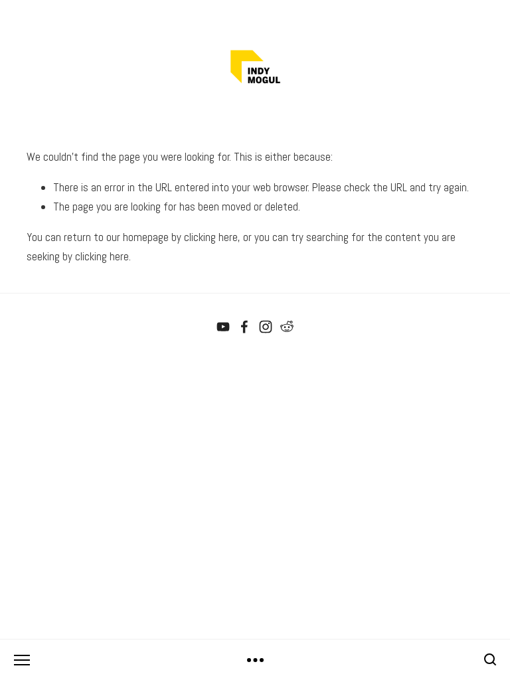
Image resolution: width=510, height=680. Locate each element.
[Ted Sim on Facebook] (244, 326)
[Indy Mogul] (223, 326)
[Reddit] (287, 326)
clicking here (211, 237)
